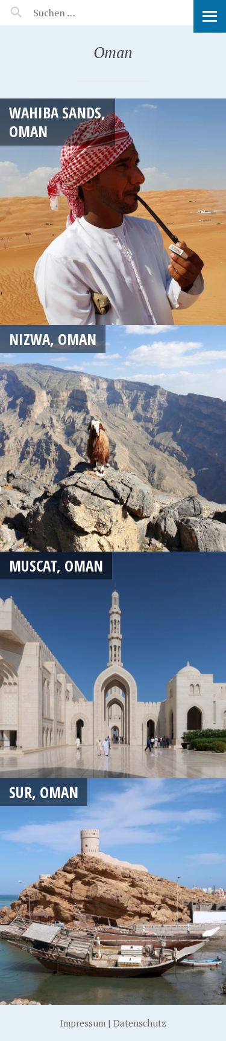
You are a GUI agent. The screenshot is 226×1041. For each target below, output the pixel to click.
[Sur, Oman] (113, 891)
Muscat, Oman (56, 565)
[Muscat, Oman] (113, 665)
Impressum (82, 1023)
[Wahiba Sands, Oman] (113, 211)
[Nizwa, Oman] (113, 438)
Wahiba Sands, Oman (57, 121)
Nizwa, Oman (52, 339)
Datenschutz (139, 1023)
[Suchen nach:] (83, 12)
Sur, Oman (43, 792)
